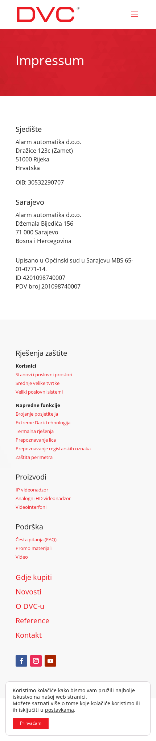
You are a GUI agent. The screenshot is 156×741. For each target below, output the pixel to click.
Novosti (28, 592)
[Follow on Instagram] (36, 661)
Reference (32, 620)
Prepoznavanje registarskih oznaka (53, 448)
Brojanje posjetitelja (37, 414)
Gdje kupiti (34, 577)
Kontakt (29, 635)
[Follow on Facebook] (21, 661)
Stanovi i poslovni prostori (44, 374)
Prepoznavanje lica (36, 440)
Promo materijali (34, 548)
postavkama (59, 710)
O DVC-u (30, 606)
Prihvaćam (30, 723)
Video (22, 557)
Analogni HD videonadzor (43, 498)
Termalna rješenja (35, 431)
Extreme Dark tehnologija (43, 422)
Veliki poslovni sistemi (39, 392)
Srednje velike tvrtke (37, 383)
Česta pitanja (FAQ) (36, 539)
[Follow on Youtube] (50, 661)
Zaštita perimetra (34, 457)
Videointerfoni (31, 507)
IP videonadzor (32, 489)
